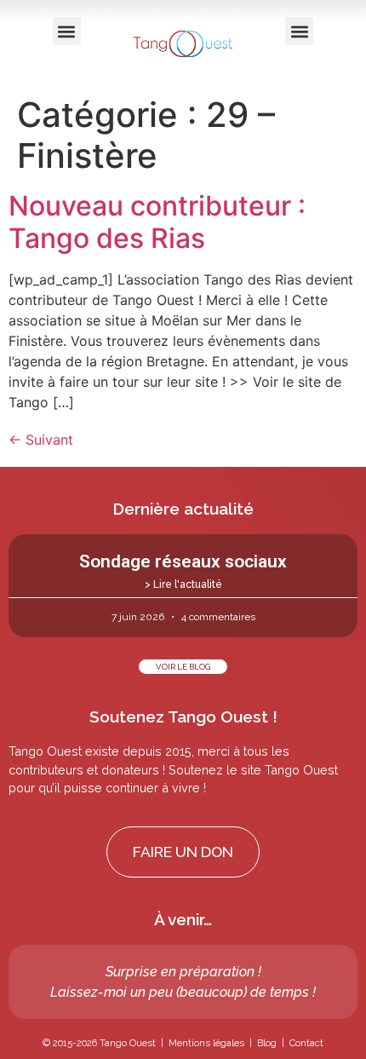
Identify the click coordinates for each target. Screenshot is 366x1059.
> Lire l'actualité (183, 584)
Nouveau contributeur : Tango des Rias (157, 222)
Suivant (41, 439)
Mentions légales (206, 1043)
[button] (67, 31)
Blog (267, 1043)
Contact (306, 1043)
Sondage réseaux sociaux (183, 561)
